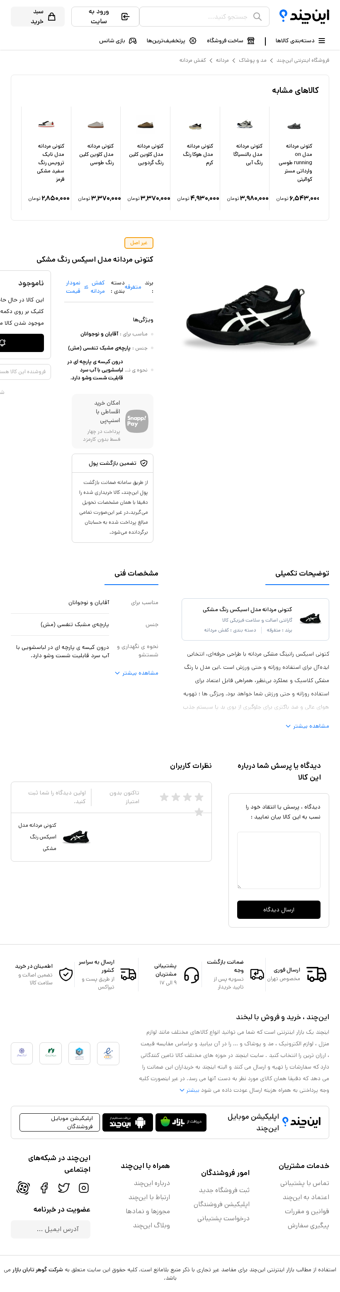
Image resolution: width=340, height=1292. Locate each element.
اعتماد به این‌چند (306, 1197)
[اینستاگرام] (83, 1188)
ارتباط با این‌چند (149, 1197)
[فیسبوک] (44, 1188)
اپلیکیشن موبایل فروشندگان (72, 1122)
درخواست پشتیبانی (223, 1218)
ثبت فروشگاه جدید (224, 1190)
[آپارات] (23, 1187)
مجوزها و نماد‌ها (148, 1211)
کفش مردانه (193, 60)
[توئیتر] (63, 1188)
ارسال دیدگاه (278, 910)
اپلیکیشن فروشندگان (222, 1204)
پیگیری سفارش (308, 1225)
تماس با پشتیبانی (304, 1183)
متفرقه (133, 287)
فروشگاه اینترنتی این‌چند (303, 60)
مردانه (222, 60)
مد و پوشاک (253, 60)
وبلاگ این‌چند (151, 1225)
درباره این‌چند (152, 1183)
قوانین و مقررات (307, 1211)
